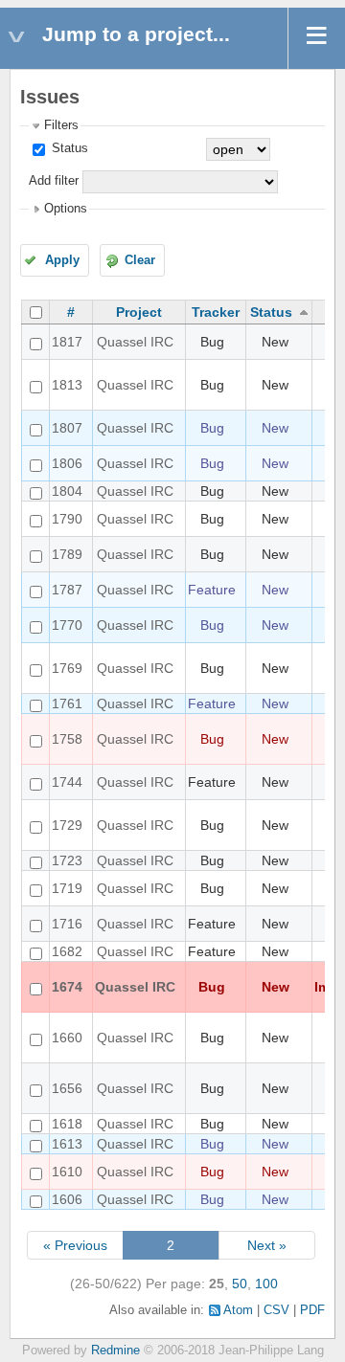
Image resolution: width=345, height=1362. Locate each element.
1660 (67, 1037)
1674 (67, 986)
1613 (67, 1143)
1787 (67, 589)
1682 (67, 951)
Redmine (115, 1350)
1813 (67, 384)
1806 (67, 463)
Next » (267, 1245)
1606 (67, 1199)
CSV (276, 1310)
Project (139, 312)
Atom (238, 1310)
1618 (67, 1123)
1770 (67, 625)
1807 (67, 427)
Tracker (216, 312)
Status (68, 148)
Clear (140, 260)
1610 (67, 1171)
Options (65, 208)
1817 (67, 341)
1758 (67, 739)
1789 (67, 554)
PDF (312, 1310)
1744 (67, 782)
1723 (67, 860)
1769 (67, 668)
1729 (67, 825)
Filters (61, 125)
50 (239, 1283)
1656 (67, 1088)
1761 (67, 703)
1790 (67, 518)
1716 (67, 923)
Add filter (54, 181)
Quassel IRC (135, 341)
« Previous (75, 1245)
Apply (62, 260)
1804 (67, 491)
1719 (67, 888)
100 (266, 1283)
